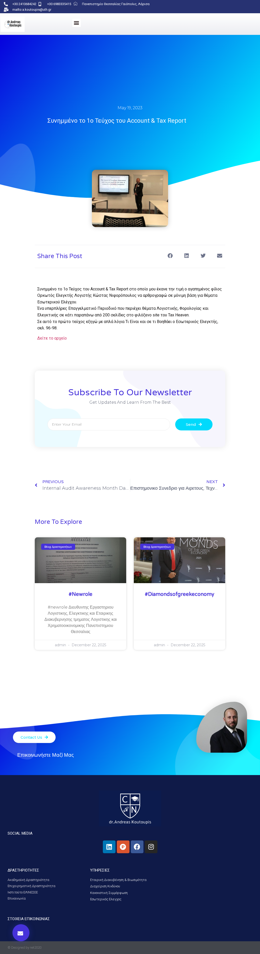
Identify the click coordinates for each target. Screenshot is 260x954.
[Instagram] (151, 846)
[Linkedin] (109, 846)
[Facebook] (137, 846)
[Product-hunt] (123, 846)
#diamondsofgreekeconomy (179, 594)
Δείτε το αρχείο (52, 338)
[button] (76, 23)
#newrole (80, 594)
